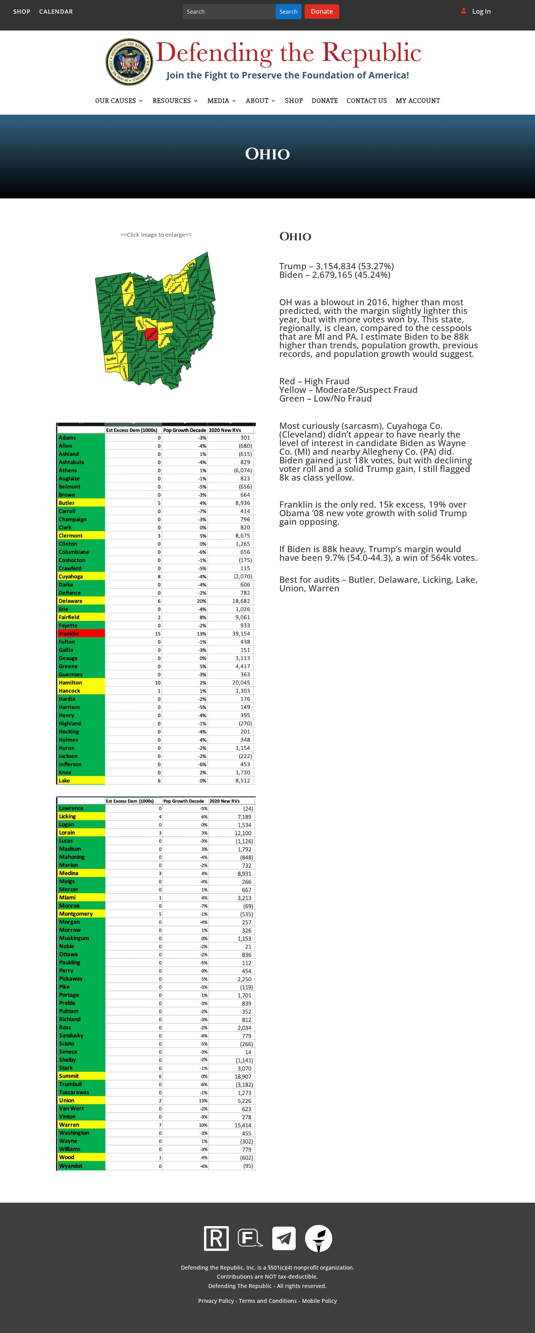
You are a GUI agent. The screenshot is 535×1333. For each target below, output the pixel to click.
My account (418, 101)
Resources (172, 101)
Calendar (56, 12)
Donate (322, 11)
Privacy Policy (216, 1300)
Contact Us (367, 101)
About (257, 101)
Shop (22, 12)
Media (219, 101)
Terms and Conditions (268, 1300)
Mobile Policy (319, 1300)
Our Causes (115, 101)
